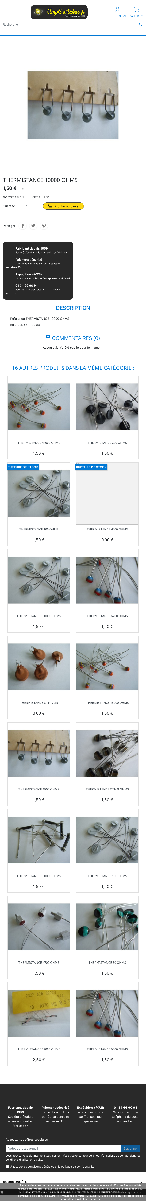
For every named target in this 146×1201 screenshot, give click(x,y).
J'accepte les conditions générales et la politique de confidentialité (52, 1166)
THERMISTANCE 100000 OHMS (39, 616)
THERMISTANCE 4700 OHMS (107, 529)
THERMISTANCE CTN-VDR (39, 703)
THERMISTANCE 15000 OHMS (107, 703)
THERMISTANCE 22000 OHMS (38, 1049)
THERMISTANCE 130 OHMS (107, 876)
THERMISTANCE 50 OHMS (107, 963)
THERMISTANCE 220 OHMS (107, 443)
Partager (22, 225)
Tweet (33, 225)
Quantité (9, 206)
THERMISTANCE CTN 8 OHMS (107, 789)
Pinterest (44, 225)
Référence (17, 318)
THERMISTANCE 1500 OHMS (38, 789)
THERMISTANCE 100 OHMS (39, 529)
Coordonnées (15, 1182)
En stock (16, 325)
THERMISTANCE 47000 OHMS (38, 443)
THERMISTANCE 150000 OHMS (39, 876)
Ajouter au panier (66, 206)
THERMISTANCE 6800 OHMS (107, 1049)
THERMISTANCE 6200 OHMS (107, 616)
